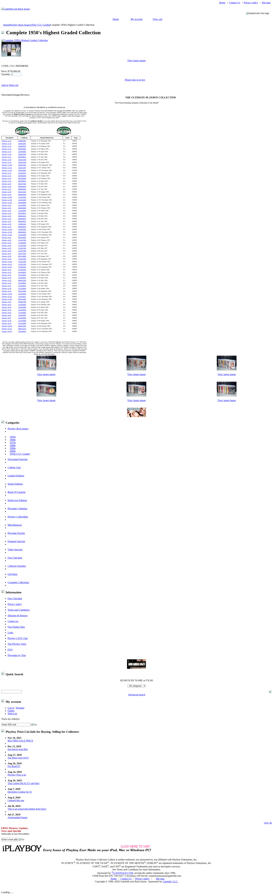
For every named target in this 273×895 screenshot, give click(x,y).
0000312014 (22, 329)
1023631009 (22, 162)
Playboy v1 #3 (6, 146)
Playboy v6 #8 (6, 321)
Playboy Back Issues (19, 25)
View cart (157, 19)
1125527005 (22, 248)
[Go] (34, 724)
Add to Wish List (9, 85)
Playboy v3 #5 (6, 216)
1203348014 (22, 272)
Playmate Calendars (17, 508)
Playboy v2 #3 (6, 178)
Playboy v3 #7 (6, 221)
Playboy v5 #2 (6, 272)
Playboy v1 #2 (6, 143)
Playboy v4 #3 (6, 243)
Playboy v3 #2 (6, 208)
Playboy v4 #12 (7, 267)
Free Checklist (15, 557)
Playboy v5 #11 (7, 296)
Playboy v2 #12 (7, 202)
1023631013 (22, 173)
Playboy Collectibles (18, 516)
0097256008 (22, 256)
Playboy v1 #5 (6, 151)
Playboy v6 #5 (6, 312)
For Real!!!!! (14, 766)
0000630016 (22, 227)
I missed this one (16, 800)
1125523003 (22, 197)
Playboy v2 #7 (6, 189)
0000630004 (22, 194)
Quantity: (6, 74)
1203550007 (22, 315)
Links (10, 632)
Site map (266, 2)
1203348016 (22, 278)
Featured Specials (16, 541)
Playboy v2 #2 (6, 176)
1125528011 (22, 296)
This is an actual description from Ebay (27, 809)
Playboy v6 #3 (6, 307)
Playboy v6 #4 (6, 310)
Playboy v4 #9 (6, 259)
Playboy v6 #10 (7, 326)
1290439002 (22, 151)
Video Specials (15, 549)
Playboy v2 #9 (6, 194)
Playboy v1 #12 (7, 170)
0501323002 (22, 299)
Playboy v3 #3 (6, 211)
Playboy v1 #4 (6, 149)
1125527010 (22, 264)
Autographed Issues (17, 817)
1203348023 (22, 331)
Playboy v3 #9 (6, 227)
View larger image (136, 60)
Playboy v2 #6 (6, 186)
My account (137, 19)
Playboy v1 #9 (6, 162)
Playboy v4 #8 (6, 256)
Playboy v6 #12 (7, 331)
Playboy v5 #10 (7, 294)
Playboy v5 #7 (6, 286)
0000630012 (22, 216)
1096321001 (22, 165)
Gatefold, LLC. (170, 881)
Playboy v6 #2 (6, 304)
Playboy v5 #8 (6, 288)
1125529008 (22, 321)
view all (268, 822)
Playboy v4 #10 (7, 262)
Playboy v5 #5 (6, 280)
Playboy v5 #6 (6, 283)
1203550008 (22, 318)
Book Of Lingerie (16, 492)
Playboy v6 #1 (6, 302)
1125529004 (22, 310)
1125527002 (22, 240)
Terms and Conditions (19, 610)
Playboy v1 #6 (6, 154)
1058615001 (22, 141)
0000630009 (22, 208)
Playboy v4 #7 (6, 253)
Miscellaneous (15, 525)
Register (20, 708)
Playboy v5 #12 (7, 299)
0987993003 (22, 149)
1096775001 (22, 253)
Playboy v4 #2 (6, 240)
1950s (13, 437)
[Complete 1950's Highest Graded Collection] (46, 369)
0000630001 (22, 186)
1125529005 (22, 312)
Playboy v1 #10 (7, 165)
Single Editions (15, 484)
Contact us (13, 621)
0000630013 (22, 219)
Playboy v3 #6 (6, 219)
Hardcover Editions (17, 500)
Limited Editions (16, 475)
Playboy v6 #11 (7, 329)
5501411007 (22, 168)
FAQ (10, 649)
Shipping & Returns (17, 615)
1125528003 (22, 275)
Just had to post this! (18, 749)
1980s (13, 445)
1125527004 (22, 245)
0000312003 (22, 280)
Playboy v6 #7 (6, 318)
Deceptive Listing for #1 (20, 792)
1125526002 (22, 211)
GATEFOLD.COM (122, 873)
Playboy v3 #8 (6, 224)
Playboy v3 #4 (6, 213)
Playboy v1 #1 (6, 141)
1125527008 (22, 259)
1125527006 (22, 251)
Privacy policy (251, 2)
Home (222, 2)
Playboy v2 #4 (6, 181)
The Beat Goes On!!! (18, 757)
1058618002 (22, 146)
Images (17, 94)
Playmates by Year (17, 655)
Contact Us (234, 2)
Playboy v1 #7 (6, 157)
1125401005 (22, 267)
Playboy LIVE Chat (18, 638)
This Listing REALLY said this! (23, 783)
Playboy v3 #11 (7, 232)
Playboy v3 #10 (7, 229)
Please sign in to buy (135, 79)
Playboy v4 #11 (7, 264)
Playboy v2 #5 (6, 184)
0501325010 (22, 192)
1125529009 (22, 323)
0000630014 (22, 221)
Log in (11, 708)
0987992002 (22, 176)
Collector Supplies (17, 566)
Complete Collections (18, 582)
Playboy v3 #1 (6, 205)
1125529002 (22, 304)
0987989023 (22, 181)
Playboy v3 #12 (7, 235)
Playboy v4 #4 (6, 245)
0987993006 (22, 178)
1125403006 (22, 243)
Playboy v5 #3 (6, 275)
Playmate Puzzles (16, 533)
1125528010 (22, 294)
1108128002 (22, 170)
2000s (13, 451)
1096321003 (22, 154)
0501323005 (22, 291)
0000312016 (22, 326)
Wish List (12, 713)
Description (7, 94)
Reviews (25, 94)
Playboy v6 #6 (6, 315)
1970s (13, 442)
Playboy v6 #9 (6, 323)
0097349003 (22, 237)
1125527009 (22, 262)
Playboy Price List (17, 774)
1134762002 (22, 270)
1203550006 (22, 307)
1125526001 (22, 205)
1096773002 (22, 184)
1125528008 (22, 288)
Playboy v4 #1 (6, 237)
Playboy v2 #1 (6, 173)
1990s (13, 448)
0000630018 (22, 232)
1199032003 (22, 229)
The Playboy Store (17, 644)
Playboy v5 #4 (6, 278)
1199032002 (22, 224)
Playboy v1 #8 (6, 160)
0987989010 (22, 213)
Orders (11, 710)
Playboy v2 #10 (7, 197)
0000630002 (22, 189)
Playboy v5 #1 (6, 270)
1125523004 (22, 200)
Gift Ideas (12, 574)
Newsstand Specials (17, 459)
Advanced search (136, 694)
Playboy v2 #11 (7, 200)
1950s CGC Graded (40, 25)
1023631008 (22, 160)
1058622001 (22, 143)
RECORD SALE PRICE (20, 740)
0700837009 (22, 302)
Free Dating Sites (16, 627)
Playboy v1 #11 (7, 168)
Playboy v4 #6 (6, 251)
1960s (13, 439)
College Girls (14, 467)
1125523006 (22, 235)
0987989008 (22, 202)
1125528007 (22, 286)
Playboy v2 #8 (6, 192)
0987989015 (22, 157)
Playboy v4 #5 (6, 248)
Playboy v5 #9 (6, 291)
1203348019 (22, 283)
